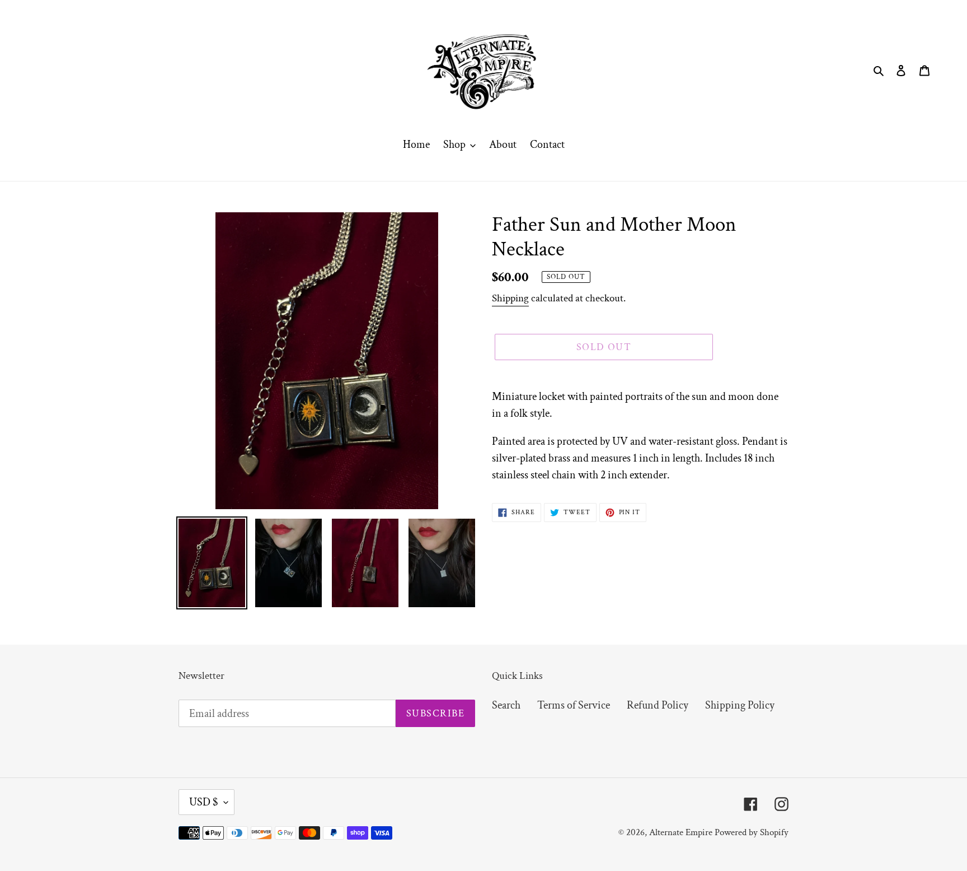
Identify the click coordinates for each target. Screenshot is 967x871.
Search (506, 705)
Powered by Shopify (751, 832)
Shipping (510, 298)
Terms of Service (573, 705)
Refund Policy (657, 705)
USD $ (203, 802)
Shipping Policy (739, 705)
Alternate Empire (680, 832)
